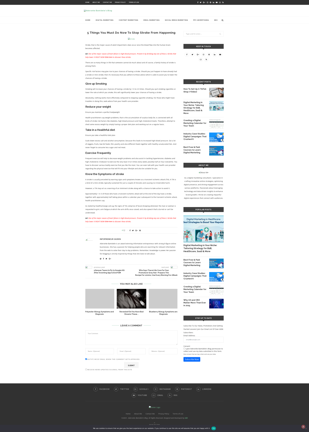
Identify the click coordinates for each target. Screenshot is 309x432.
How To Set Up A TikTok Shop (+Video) (194, 90)
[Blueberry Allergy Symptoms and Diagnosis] (163, 299)
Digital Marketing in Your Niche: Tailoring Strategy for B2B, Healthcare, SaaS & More (193, 107)
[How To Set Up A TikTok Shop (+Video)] (216, 92)
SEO (216, 20)
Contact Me (107, 2)
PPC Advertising (201, 20)
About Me (96, 2)
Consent (186, 346)
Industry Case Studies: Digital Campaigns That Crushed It (195, 136)
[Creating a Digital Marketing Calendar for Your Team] (216, 124)
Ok (214, 428)
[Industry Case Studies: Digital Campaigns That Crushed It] (216, 137)
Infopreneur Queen (110, 239)
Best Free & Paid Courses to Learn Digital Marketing (192, 150)
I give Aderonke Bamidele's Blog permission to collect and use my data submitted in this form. (203, 350)
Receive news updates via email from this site (109, 370)
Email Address (189, 335)
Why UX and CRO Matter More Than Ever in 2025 (194, 303)
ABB (186, 418)
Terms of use (134, 2)
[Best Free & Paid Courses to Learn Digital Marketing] (216, 151)
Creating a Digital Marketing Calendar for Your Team (194, 123)
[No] (306, 428)
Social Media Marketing (176, 20)
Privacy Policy (120, 2)
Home (87, 2)
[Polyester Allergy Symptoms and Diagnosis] (99, 299)
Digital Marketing (104, 20)
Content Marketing (128, 20)
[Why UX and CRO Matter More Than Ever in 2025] (216, 303)
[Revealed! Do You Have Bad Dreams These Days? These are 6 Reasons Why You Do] (131, 299)
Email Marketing (152, 20)
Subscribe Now (192, 359)
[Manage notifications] (303, 427)
